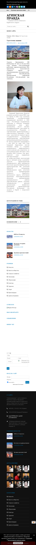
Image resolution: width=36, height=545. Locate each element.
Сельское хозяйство (13, 273)
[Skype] (22, 7)
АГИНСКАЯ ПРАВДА (15, 16)
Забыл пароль (15, 384)
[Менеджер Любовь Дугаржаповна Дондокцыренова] (18, 468)
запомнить (11, 382)
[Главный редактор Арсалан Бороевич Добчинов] (26, 476)
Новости (10, 267)
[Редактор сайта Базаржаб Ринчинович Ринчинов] (10, 476)
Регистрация (13, 2)
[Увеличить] (18, 211)
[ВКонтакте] (8, 7)
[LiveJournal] (15, 7)
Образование (12, 280)
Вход (8, 2)
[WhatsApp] (19, 7)
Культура (10, 283)
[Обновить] (28, 353)
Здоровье (11, 286)
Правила (9, 4)
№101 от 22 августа (19, 234)
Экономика (11, 277)
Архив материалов (13, 295)
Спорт (10, 289)
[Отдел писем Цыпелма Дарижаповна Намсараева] (26, 468)
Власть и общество (13, 270)
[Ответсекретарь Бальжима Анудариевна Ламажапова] (18, 476)
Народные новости (22, 2)
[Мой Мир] (12, 7)
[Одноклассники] (10, 7)
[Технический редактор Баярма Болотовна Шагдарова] (10, 468)
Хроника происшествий (15, 10)
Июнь (17, 36)
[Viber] (17, 7)
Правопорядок (12, 292)
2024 (13, 36)
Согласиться (18, 543)
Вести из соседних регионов (19, 244)
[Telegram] (24, 7)
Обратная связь (16, 4)
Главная (9, 36)
